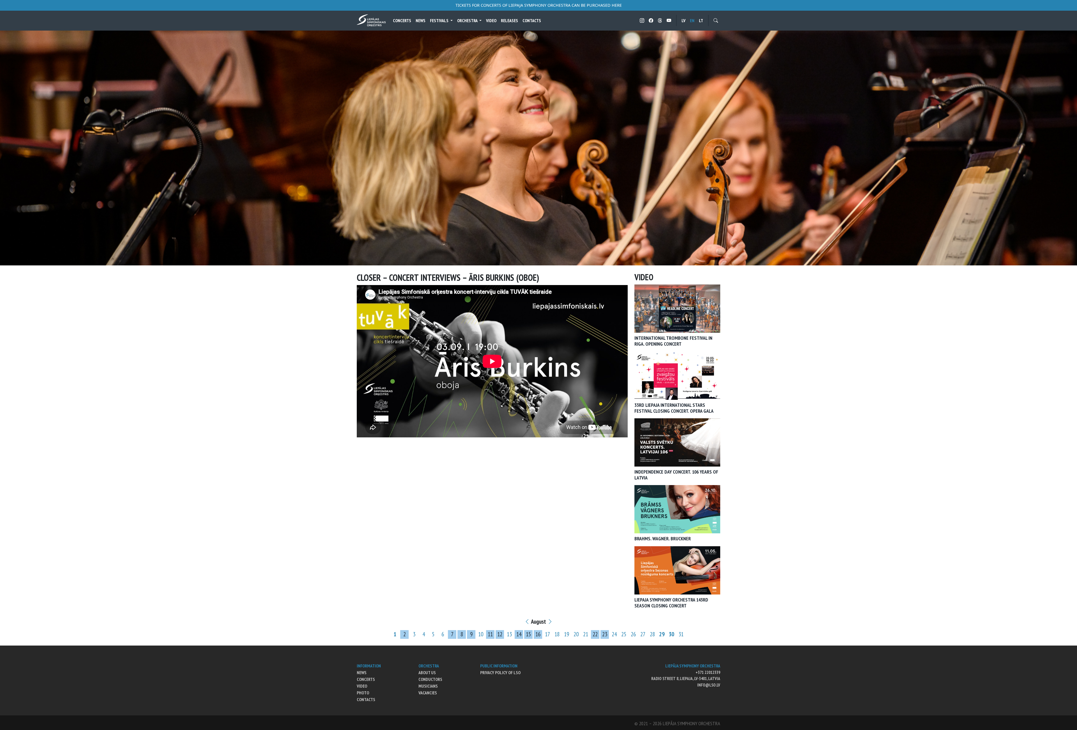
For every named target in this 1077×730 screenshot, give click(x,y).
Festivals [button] (439, 20)
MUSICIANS (428, 686)
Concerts (402, 20)
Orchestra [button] (467, 20)
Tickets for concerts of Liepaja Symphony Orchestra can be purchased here (538, 5)
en (692, 20)
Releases (509, 20)
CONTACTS (366, 699)
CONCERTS (366, 679)
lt (701, 20)
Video (491, 20)
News (420, 20)
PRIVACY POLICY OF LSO (500, 672)
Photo (363, 692)
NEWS (362, 672)
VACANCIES (427, 692)
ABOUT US (427, 672)
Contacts (532, 20)
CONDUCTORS (430, 679)
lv (683, 20)
